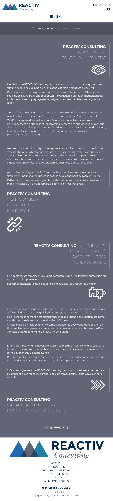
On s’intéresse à (56, 474)
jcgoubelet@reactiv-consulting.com (56, 495)
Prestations (56, 467)
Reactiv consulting (56, 470)
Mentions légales (56, 481)
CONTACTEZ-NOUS (56, 428)
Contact (56, 477)
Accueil (56, 463)
